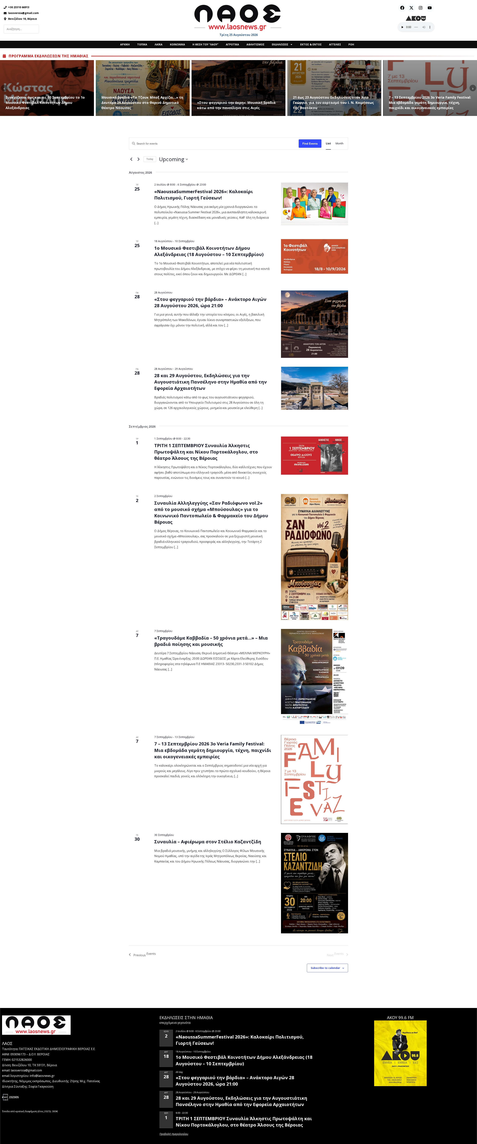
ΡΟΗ (351, 44)
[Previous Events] (131, 159)
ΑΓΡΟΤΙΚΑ (232, 44)
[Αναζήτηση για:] (21, 29)
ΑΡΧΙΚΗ (125, 44)
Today (149, 159)
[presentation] (4, 88)
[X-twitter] (411, 8)
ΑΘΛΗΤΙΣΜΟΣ (255, 44)
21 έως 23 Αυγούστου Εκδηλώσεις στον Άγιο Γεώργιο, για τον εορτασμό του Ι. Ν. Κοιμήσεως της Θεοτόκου (237, 102)
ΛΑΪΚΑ (158, 44)
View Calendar (173, 1134)
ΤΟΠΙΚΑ (142, 44)
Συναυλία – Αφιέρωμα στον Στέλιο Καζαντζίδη (207, 841)
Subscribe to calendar (325, 968)
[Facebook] (402, 8)
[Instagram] (420, 8)
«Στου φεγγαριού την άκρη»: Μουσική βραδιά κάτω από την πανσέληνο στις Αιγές (140, 105)
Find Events (310, 143)
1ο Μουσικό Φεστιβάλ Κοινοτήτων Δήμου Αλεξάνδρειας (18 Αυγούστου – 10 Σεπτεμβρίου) (209, 251)
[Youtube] (430, 8)
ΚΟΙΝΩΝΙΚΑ (177, 44)
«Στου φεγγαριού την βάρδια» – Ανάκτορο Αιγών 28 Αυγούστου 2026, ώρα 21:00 (210, 302)
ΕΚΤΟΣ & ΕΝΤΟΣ (311, 44)
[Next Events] (138, 159)
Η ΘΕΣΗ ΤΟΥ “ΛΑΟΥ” (205, 44)
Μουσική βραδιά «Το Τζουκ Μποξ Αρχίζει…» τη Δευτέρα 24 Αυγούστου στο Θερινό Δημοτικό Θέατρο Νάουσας (46, 102)
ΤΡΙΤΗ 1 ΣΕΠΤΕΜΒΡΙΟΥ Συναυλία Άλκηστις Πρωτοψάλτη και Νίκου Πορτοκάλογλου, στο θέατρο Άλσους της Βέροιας (206, 451)
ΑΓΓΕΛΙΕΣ (335, 44)
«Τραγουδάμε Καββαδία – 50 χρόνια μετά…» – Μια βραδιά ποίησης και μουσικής (428, 105)
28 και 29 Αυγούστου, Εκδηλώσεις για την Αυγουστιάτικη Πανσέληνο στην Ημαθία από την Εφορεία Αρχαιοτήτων (210, 381)
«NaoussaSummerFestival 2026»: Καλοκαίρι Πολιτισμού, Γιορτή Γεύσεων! (203, 194)
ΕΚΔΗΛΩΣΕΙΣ (280, 44)
